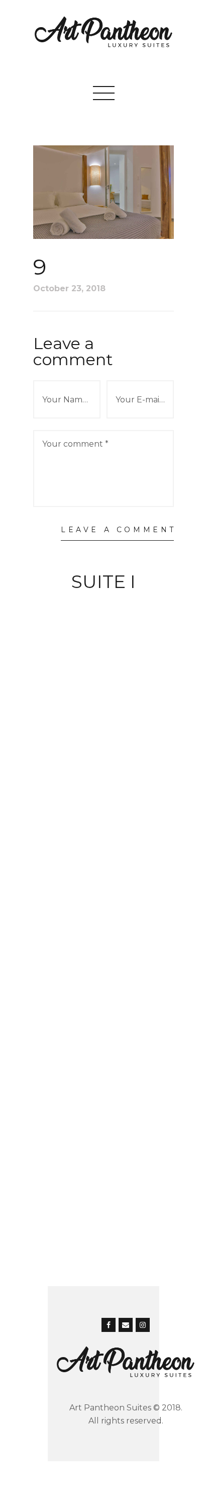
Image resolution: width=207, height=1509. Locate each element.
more (103, 603)
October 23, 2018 (69, 288)
